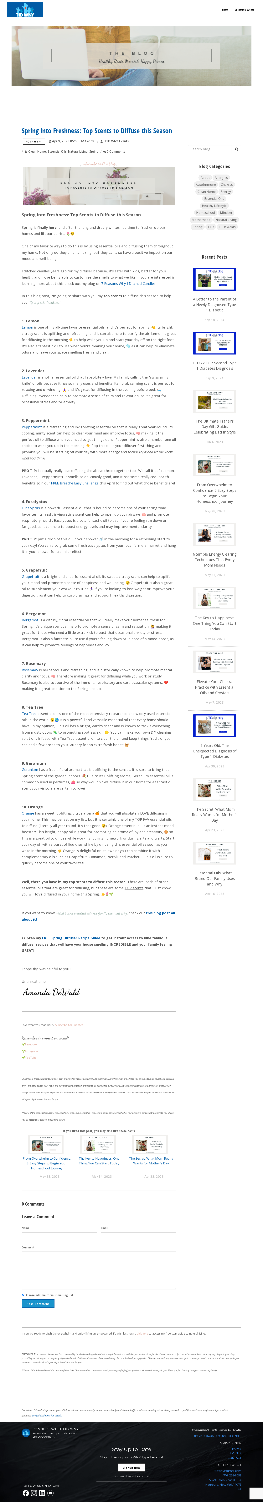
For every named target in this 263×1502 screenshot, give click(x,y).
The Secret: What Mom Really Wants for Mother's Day (214, 815)
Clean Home (37, 151)
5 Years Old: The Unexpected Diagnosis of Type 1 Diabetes (215, 751)
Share (34, 141)
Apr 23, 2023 (154, 1176)
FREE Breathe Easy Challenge (75, 483)
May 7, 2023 (215, 702)
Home (225, 9)
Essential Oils (57, 151)
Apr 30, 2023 (214, 766)
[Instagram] (34, 1493)
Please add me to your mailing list (49, 1295)
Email (104, 1228)
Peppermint (32, 427)
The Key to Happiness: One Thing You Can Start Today (214, 623)
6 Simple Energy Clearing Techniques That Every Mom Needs (214, 560)
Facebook (31, 1044)
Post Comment (38, 1304)
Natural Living (78, 151)
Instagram (31, 1051)
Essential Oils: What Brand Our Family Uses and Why (215, 878)
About (205, 177)
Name (25, 1228)
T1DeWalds (227, 227)
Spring (93, 151)
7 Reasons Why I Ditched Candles (128, 283)
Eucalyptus (31, 508)
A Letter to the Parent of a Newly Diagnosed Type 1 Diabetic (214, 305)
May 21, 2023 (215, 575)
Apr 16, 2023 (214, 893)
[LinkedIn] (42, 1493)
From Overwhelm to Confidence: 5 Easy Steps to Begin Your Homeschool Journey (47, 1163)
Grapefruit (30, 576)
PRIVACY (209, 1436)
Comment (28, 1247)
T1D (211, 227)
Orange (28, 813)
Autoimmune (206, 184)
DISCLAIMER (235, 1436)
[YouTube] (50, 1493)
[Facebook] (26, 1493)
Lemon (27, 327)
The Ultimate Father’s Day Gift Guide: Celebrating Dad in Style (214, 427)
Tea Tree (29, 713)
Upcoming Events (244, 9)
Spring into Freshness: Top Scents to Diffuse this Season (97, 130)
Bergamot (30, 620)
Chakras (227, 184)
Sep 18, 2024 (214, 320)
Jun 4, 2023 (214, 442)
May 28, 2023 (50, 1176)
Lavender (29, 377)
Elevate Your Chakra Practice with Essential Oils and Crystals (214, 687)
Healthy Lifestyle (214, 205)
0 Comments (116, 151)
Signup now (132, 1468)
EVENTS (235, 1453)
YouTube (30, 1057)
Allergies (221, 177)
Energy (226, 191)
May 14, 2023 (102, 1176)
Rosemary (30, 670)
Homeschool (205, 212)
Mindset (226, 212)
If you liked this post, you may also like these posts (99, 1131)
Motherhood (201, 219)
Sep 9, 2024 (214, 378)
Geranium (30, 769)
